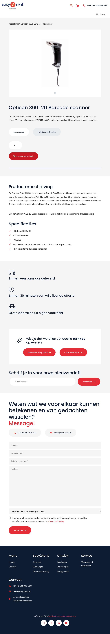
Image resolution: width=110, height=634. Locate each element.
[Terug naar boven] (104, 628)
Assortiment (14, 23)
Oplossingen (63, 566)
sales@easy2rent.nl (62, 432)
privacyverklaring (56, 521)
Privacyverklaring (41, 571)
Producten (62, 562)
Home (11, 562)
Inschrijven (87, 381)
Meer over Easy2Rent (38, 352)
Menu (102, 14)
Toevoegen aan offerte (23, 156)
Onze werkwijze (71, 352)
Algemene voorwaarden (66, 616)
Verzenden (18, 530)
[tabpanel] (55, 63)
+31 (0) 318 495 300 (26, 432)
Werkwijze (38, 566)
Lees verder (19, 132)
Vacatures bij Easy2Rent (87, 564)
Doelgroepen (63, 571)
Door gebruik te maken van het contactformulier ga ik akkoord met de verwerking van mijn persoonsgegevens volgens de (49, 519)
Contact (12, 566)
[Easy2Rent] (12, 5)
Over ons (37, 562)
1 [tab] (55, 93)
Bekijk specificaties (47, 132)
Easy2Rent (52, 616)
